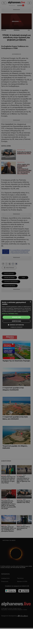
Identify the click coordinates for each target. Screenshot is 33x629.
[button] (16, 313)
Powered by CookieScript (16, 327)
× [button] (30, 301)
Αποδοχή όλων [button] (16, 317)
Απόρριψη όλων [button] (16, 321)
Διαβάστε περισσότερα (22, 311)
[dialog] (16, 314)
